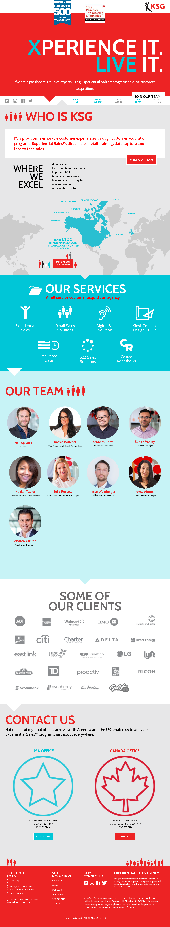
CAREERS (56, 903)
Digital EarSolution (105, 327)
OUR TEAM (57, 894)
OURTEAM (138, 100)
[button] (141, 160)
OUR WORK (57, 890)
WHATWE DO (98, 100)
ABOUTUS (77, 100)
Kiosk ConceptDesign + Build (145, 327)
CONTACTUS (159, 100)
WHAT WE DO (59, 885)
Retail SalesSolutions (65, 327)
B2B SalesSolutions (87, 359)
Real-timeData (49, 358)
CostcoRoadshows (126, 358)
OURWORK (118, 100)
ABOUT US (57, 880)
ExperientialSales (25, 327)
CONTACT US (58, 899)
